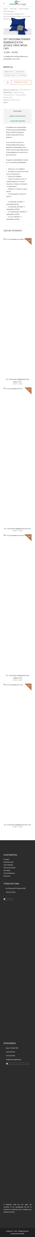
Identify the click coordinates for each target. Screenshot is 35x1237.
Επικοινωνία (7, 876)
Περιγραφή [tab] (17, 111)
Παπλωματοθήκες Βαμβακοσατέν (14, 14)
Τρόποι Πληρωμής (8, 865)
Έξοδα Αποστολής (8, 862)
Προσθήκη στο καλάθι (21, 82)
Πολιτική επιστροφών (9, 867)
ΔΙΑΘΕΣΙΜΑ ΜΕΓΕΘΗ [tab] (17, 121)
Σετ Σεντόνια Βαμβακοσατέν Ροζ (17, 529)
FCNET (22, 1234)
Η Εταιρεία (6, 859)
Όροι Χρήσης (7, 870)
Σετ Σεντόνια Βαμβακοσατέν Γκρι (17, 825)
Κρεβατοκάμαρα (24, 8)
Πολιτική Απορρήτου (9, 873)
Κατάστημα (13, 8)
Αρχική (6, 8)
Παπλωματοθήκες (9, 11)
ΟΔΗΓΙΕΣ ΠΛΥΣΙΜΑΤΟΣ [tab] (17, 116)
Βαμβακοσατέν (15, 100)
